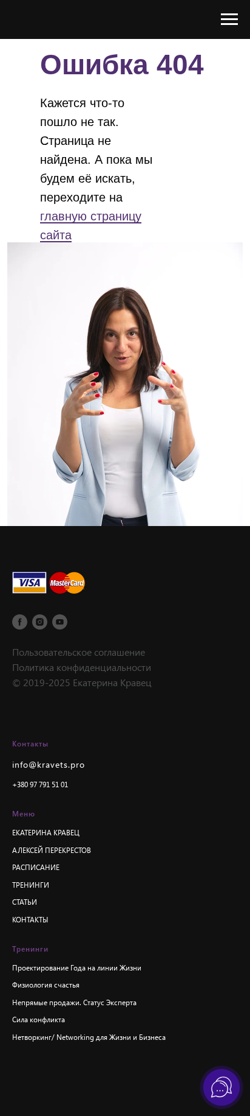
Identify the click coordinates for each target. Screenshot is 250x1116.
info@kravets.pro (48, 764)
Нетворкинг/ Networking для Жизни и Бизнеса (89, 1037)
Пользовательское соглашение (78, 651)
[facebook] (19, 622)
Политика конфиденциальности (81, 667)
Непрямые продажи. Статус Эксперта (74, 1002)
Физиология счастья (45, 984)
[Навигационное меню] (229, 19)
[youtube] (59, 622)
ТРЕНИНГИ (30, 885)
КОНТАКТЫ (30, 919)
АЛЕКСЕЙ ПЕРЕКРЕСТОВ (51, 850)
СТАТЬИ (24, 902)
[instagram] (39, 622)
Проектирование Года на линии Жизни (76, 967)
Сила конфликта (38, 1019)
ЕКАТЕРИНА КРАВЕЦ (45, 832)
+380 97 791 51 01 (40, 784)
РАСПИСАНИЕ (35, 867)
